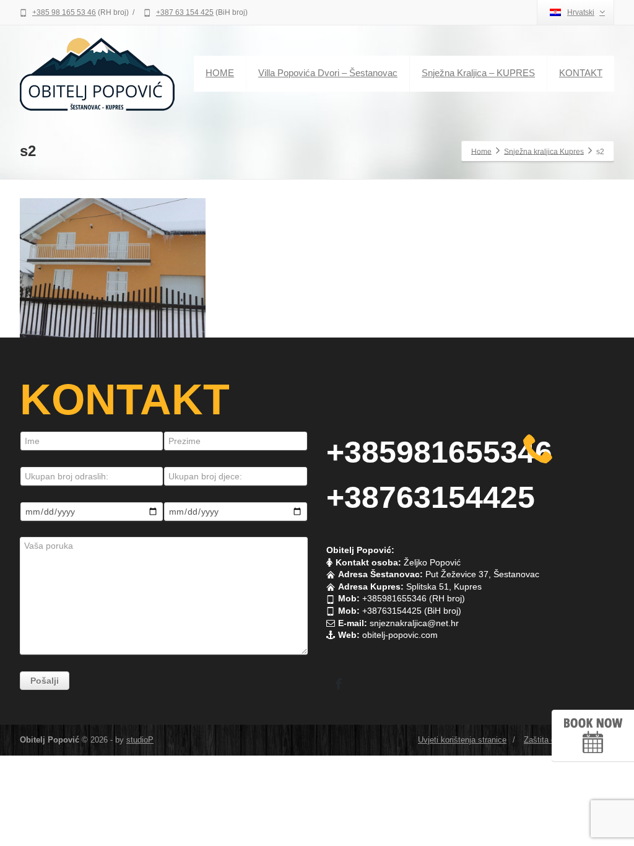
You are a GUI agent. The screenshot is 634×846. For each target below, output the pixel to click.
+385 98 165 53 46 (64, 12)
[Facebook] (338, 683)
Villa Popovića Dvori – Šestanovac (327, 73)
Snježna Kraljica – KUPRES (478, 73)
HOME (220, 73)
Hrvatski (580, 12)
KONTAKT (580, 73)
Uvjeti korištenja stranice (462, 739)
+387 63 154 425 (185, 12)
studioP (140, 739)
